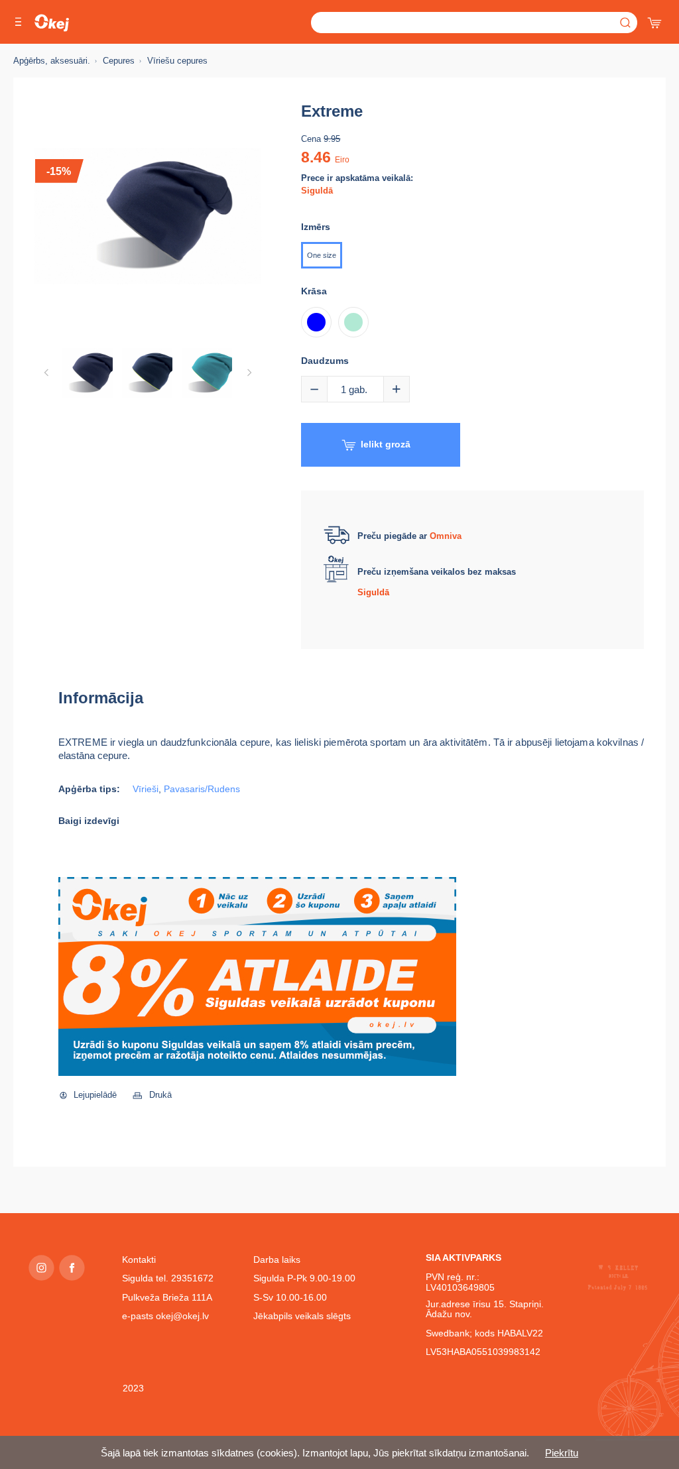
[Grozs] (656, 20)
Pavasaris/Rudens (202, 789)
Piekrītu (561, 1453)
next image (249, 372)
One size (321, 255)
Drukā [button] (160, 1095)
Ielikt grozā (385, 444)
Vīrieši (145, 789)
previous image (46, 372)
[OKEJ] (51, 23)
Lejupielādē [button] (95, 1095)
